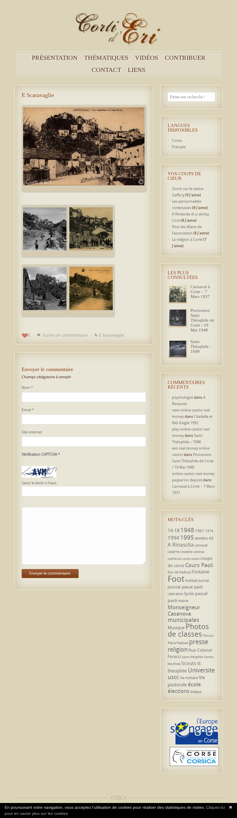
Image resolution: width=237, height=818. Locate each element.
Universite (201, 670)
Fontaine (201, 572)
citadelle (186, 552)
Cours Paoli (199, 565)
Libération (175, 593)
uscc (173, 677)
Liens (136, 70)
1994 (173, 537)
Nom (27, 387)
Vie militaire (189, 677)
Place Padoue (178, 642)
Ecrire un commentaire (65, 335)
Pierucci (208, 635)
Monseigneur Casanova (184, 610)
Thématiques (106, 58)
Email (28, 409)
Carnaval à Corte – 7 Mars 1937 (200, 291)
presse (198, 641)
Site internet (32, 432)
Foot (176, 578)
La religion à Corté (187, 239)
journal (203, 580)
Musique (176, 627)
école (194, 684)
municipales (183, 620)
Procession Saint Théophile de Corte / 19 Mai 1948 (202, 320)
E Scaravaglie (111, 335)
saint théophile (192, 657)
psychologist (182, 397)
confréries (175, 559)
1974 (209, 530)
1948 (187, 530)
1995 (187, 537)
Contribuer (185, 58)
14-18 (173, 530)
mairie (183, 600)
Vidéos (146, 58)
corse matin (191, 559)
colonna (198, 552)
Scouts (189, 663)
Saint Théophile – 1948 (201, 346)
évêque (195, 691)
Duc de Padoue (179, 572)
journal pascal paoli (185, 587)
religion (178, 649)
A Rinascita (181, 544)
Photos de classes (188, 630)
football (191, 580)
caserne (173, 551)
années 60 (204, 538)
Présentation (54, 58)
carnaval (201, 545)
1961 (199, 530)
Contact (106, 70)
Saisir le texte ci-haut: (39, 483)
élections (179, 691)
